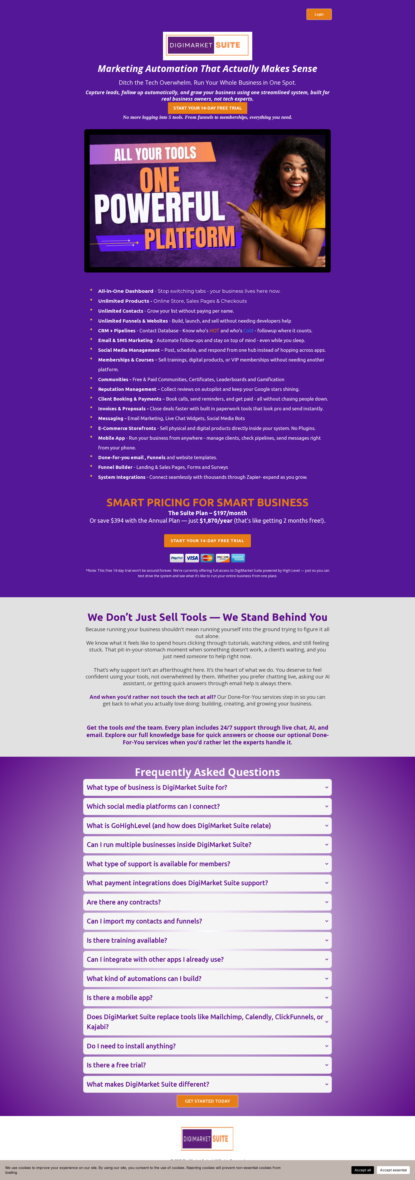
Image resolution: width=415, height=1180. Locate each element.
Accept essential (393, 1170)
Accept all (362, 1170)
